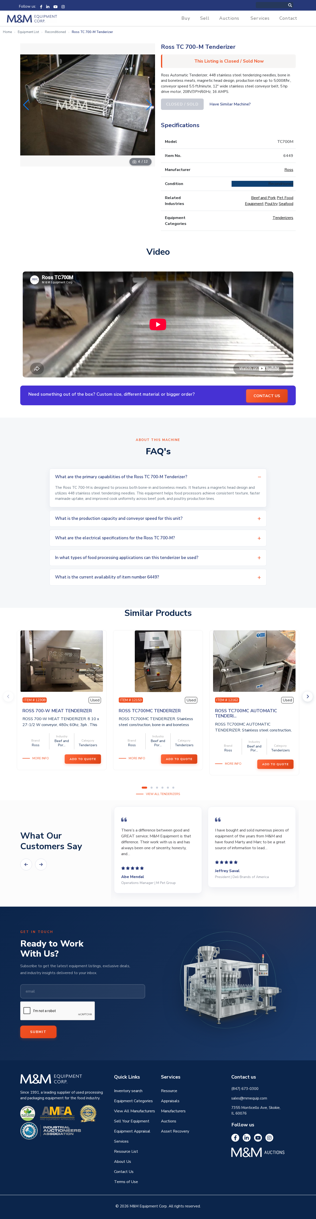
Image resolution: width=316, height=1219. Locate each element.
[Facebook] (41, 6)
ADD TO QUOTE (83, 759)
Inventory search (128, 1091)
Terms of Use (126, 1182)
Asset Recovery (175, 1131)
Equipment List (28, 32)
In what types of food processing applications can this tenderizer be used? (126, 557)
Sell (205, 18)
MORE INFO (40, 758)
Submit (38, 1032)
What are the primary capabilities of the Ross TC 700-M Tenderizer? (121, 477)
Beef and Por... (62, 743)
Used (94, 700)
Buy (185, 18)
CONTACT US (267, 396)
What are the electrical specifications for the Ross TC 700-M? (115, 538)
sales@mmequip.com (249, 1098)
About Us (122, 1161)
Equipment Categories (133, 1101)
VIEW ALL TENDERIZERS (163, 794)
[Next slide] (307, 696)
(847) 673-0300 (244, 1088)
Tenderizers (283, 217)
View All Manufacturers (134, 1111)
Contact (288, 18)
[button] (149, 105)
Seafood (286, 203)
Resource (169, 1091)
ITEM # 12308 (34, 700)
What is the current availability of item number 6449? (107, 577)
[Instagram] (63, 6)
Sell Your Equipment (131, 1121)
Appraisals (170, 1101)
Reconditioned (55, 32)
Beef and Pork (263, 198)
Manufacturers (173, 1111)
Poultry (271, 203)
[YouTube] (55, 6)
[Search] (295, 5)
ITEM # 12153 (131, 700)
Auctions (229, 18)
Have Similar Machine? (230, 104)
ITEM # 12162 (227, 700)
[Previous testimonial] (26, 864)
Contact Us (124, 1171)
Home (7, 32)
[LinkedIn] (47, 6)
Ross (288, 169)
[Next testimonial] (41, 864)
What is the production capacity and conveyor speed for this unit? (118, 518)
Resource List (126, 1151)
